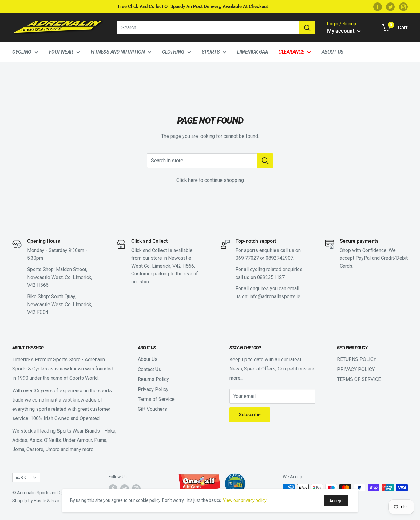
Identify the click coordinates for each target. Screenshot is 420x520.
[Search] (307, 27)
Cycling (21, 52)
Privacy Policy (153, 389)
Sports (211, 52)
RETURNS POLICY (356, 359)
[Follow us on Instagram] (403, 6)
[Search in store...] (265, 160)
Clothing (173, 52)
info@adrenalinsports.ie (274, 296)
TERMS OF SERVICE (359, 379)
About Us (332, 52)
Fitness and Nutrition (118, 52)
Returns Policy (153, 379)
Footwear (61, 52)
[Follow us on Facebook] (377, 6)
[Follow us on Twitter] (390, 6)
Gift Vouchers (152, 409)
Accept (336, 500)
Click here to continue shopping (210, 180)
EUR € (21, 477)
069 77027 (247, 258)
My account (341, 31)
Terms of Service (156, 399)
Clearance (291, 52)
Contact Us (149, 369)
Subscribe (250, 415)
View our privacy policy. (245, 500)
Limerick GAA (252, 52)
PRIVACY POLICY (356, 369)
